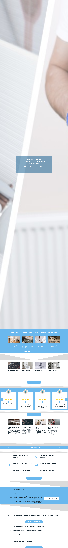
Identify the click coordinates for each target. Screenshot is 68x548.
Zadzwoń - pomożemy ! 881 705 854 (34, 168)
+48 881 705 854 (14, 350)
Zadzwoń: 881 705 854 (34, 382)
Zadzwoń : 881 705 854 (34, 447)
